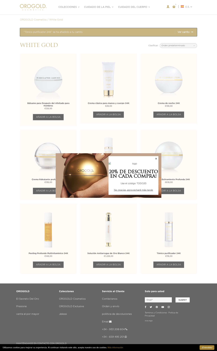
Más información (115, 347)
